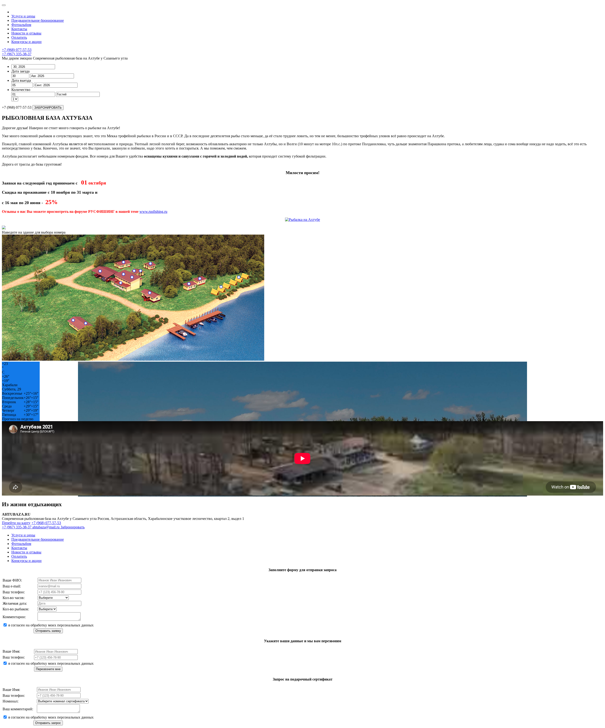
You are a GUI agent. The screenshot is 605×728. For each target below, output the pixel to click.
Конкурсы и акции (26, 42)
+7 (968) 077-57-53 (16, 50)
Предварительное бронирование (37, 20)
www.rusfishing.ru (153, 212)
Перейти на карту (16, 523)
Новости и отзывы (26, 33)
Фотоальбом (21, 25)
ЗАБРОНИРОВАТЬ (48, 107)
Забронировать (72, 527)
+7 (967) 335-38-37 (16, 54)
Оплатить (19, 37)
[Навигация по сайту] (4, 5)
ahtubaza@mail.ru (46, 527)
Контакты (19, 29)
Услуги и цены (23, 16)
